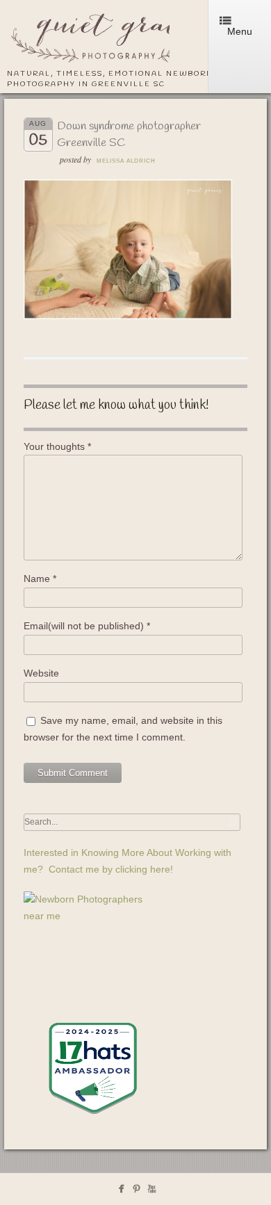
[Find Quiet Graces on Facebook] (121, 1191)
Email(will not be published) (87, 625)
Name (40, 578)
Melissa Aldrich (126, 161)
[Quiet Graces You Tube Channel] (152, 1191)
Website (41, 673)
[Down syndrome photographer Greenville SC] (128, 315)
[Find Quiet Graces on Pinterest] (136, 1191)
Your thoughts (57, 446)
